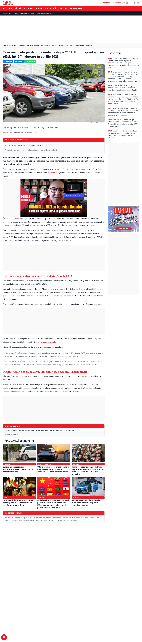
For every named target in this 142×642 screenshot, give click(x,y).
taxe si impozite (61, 430)
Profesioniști (76, 8)
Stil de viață (50, 8)
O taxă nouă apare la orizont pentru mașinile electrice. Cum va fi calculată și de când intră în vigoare (53, 469)
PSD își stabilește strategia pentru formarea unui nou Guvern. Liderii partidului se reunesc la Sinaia (122, 87)
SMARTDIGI (7, 13)
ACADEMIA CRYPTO (44, 13)
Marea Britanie (16, 430)
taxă (54, 430)
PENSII (33, 13)
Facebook (9, 61)
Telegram (20, 61)
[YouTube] (134, 3)
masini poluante (28, 430)
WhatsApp (32, 61)
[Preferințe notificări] (4, 637)
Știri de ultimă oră (12, 8)
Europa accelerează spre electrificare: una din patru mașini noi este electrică (18, 469)
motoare (6, 225)
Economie (28, 8)
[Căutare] (138, 3)
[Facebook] (131, 3)
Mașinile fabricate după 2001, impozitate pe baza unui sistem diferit (32, 150)
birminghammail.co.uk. (45, 341)
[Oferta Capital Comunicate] (123, 219)
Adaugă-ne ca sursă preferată (19, 127)
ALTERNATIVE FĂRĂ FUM (21, 13)
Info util (63, 8)
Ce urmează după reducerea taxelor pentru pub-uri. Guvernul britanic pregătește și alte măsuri (18, 502)
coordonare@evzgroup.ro (114, 3)
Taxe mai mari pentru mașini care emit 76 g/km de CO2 (27, 145)
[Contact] (127, 3)
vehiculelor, (52, 172)
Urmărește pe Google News (48, 127)
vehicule (71, 430)
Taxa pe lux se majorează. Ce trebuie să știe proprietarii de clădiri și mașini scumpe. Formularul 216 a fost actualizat (88, 470)
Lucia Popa (15, 132)
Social (39, 8)
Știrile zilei (116, 53)
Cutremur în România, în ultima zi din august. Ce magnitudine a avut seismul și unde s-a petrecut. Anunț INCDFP (123, 134)
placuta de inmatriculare (43, 430)
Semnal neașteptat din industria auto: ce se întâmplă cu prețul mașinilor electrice (86, 502)
